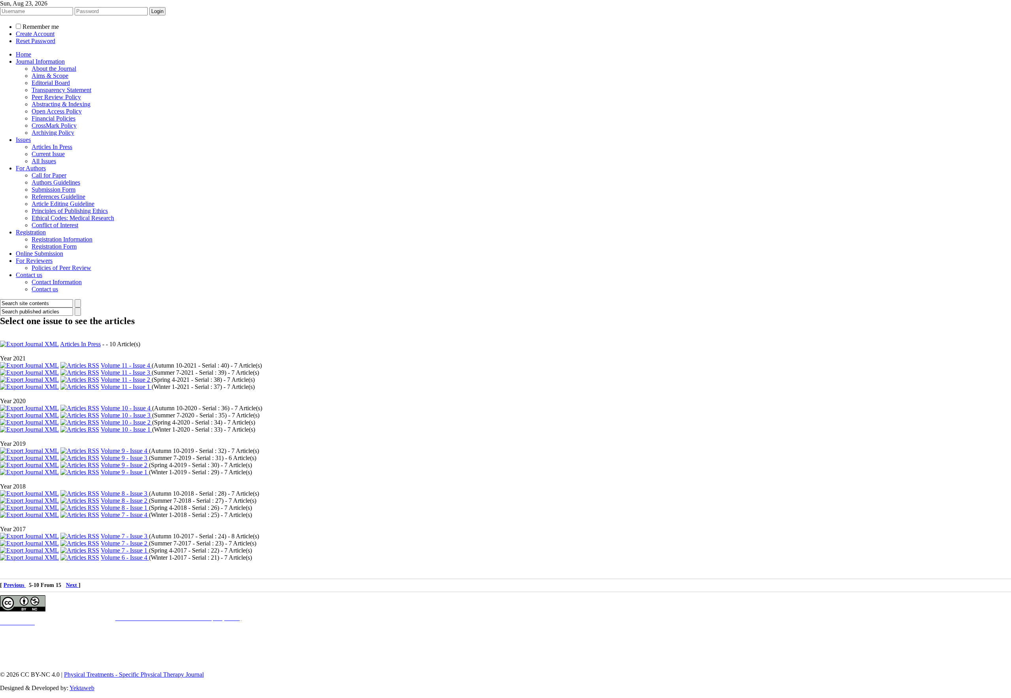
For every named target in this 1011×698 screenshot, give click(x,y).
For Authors (31, 168)
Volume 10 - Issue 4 (126, 408)
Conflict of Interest (55, 225)
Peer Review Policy (56, 97)
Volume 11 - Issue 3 (126, 372)
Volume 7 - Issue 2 (125, 543)
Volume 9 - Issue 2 (125, 465)
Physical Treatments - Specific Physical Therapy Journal (134, 674)
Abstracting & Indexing (61, 104)
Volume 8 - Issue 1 (125, 507)
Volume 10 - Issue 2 (126, 422)
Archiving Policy (53, 132)
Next (72, 585)
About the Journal (54, 68)
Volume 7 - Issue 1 (125, 550)
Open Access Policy (57, 111)
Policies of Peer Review (61, 267)
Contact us (29, 275)
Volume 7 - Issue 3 (125, 536)
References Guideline (58, 196)
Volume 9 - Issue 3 (125, 458)
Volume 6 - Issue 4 (125, 557)
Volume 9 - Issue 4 (125, 450)
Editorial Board (51, 82)
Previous (15, 585)
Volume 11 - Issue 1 (126, 386)
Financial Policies (53, 118)
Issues (23, 139)
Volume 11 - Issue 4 (126, 365)
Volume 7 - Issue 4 (125, 514)
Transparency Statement (61, 90)
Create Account (35, 33)
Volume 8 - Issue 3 (125, 493)
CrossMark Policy (54, 125)
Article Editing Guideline (63, 203)
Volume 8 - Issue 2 (125, 500)
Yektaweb (82, 688)
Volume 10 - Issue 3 (126, 415)
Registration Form (54, 246)
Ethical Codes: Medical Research (73, 218)
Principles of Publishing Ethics (70, 211)
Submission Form (53, 189)
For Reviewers (34, 260)
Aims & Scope (50, 75)
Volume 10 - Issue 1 (126, 429)
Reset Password (35, 41)
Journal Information (40, 61)
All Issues (44, 161)
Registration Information (62, 239)
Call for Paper (49, 175)
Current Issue (48, 154)
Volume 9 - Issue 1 (125, 472)
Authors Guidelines (56, 182)
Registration (31, 232)
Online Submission (39, 253)
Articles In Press (52, 146)
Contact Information (57, 282)
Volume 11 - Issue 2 (126, 379)
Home (23, 54)
